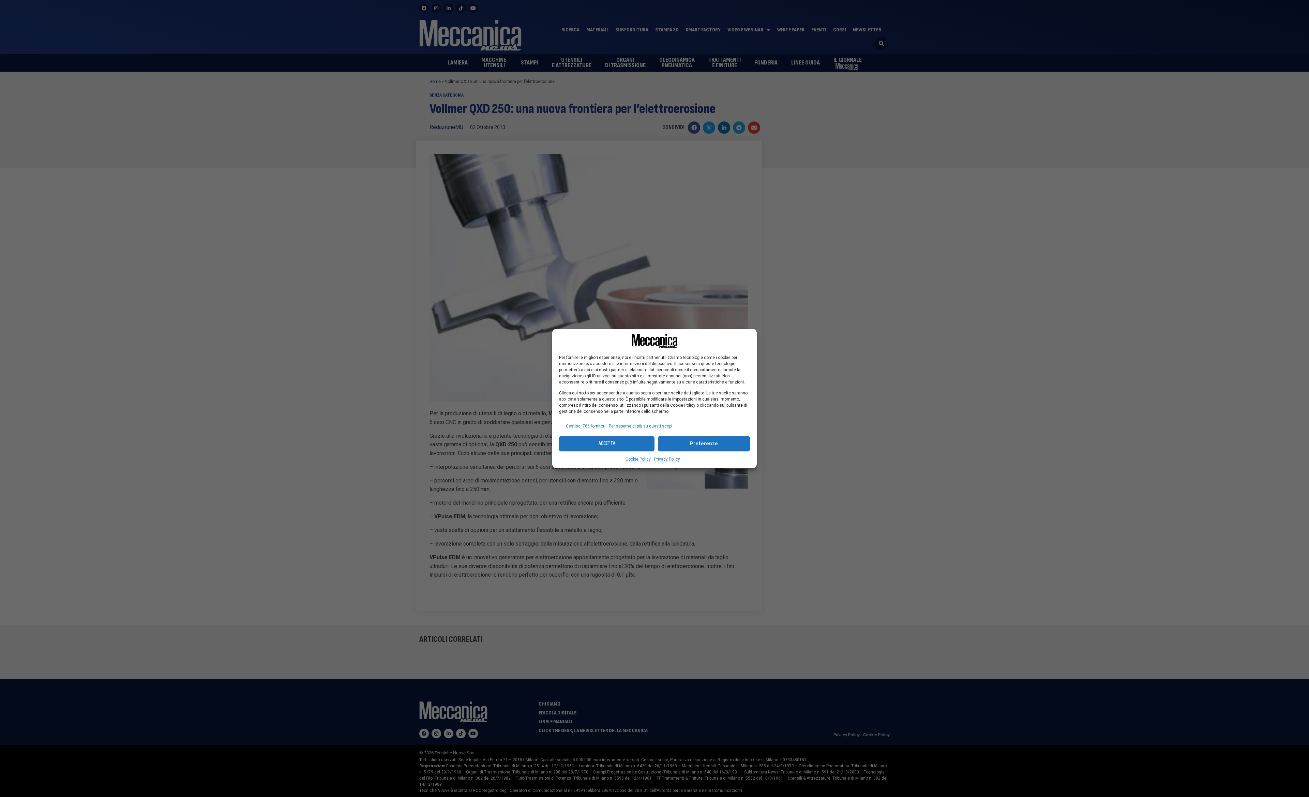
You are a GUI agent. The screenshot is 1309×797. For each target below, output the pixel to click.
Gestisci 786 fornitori (585, 426)
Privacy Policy (667, 459)
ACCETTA (607, 443)
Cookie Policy (638, 459)
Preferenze (704, 443)
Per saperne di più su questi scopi (640, 426)
